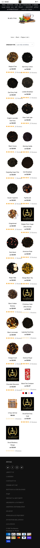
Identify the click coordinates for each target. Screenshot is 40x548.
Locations (10, 524)
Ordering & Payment (15, 502)
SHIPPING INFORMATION (15, 507)
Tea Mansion (14, 528)
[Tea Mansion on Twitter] (8, 467)
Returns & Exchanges (15, 489)
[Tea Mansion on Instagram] (17, 467)
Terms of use (11, 485)
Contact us (11, 481)
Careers (9, 476)
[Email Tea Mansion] (22, 467)
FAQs (8, 494)
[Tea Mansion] (20, 2)
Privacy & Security (14, 498)
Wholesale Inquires (15, 515)
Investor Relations (14, 520)
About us (10, 472)
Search (9, 511)
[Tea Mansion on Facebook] (13, 467)
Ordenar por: (11, 44)
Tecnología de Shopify (12, 530)
